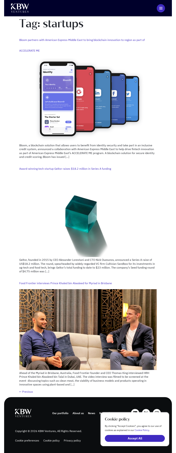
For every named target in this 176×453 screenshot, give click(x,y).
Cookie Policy (142, 430)
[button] (161, 8)
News (91, 413)
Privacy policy (72, 440)
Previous (26, 391)
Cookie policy (51, 440)
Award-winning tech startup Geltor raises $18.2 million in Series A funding (65, 168)
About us (78, 413)
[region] (131, 429)
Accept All (135, 438)
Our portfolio (60, 413)
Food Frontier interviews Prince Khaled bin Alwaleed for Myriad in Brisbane (65, 283)
